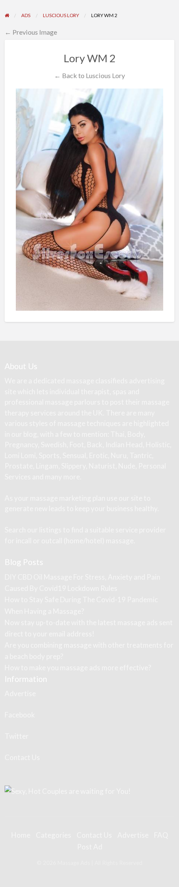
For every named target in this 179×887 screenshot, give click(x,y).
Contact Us (22, 757)
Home (20, 835)
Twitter (17, 736)
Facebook (20, 714)
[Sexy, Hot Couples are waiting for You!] (68, 790)
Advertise (20, 693)
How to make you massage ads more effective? (78, 667)
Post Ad (89, 846)
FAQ (161, 835)
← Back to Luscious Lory (89, 75)
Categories (53, 835)
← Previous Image (31, 32)
